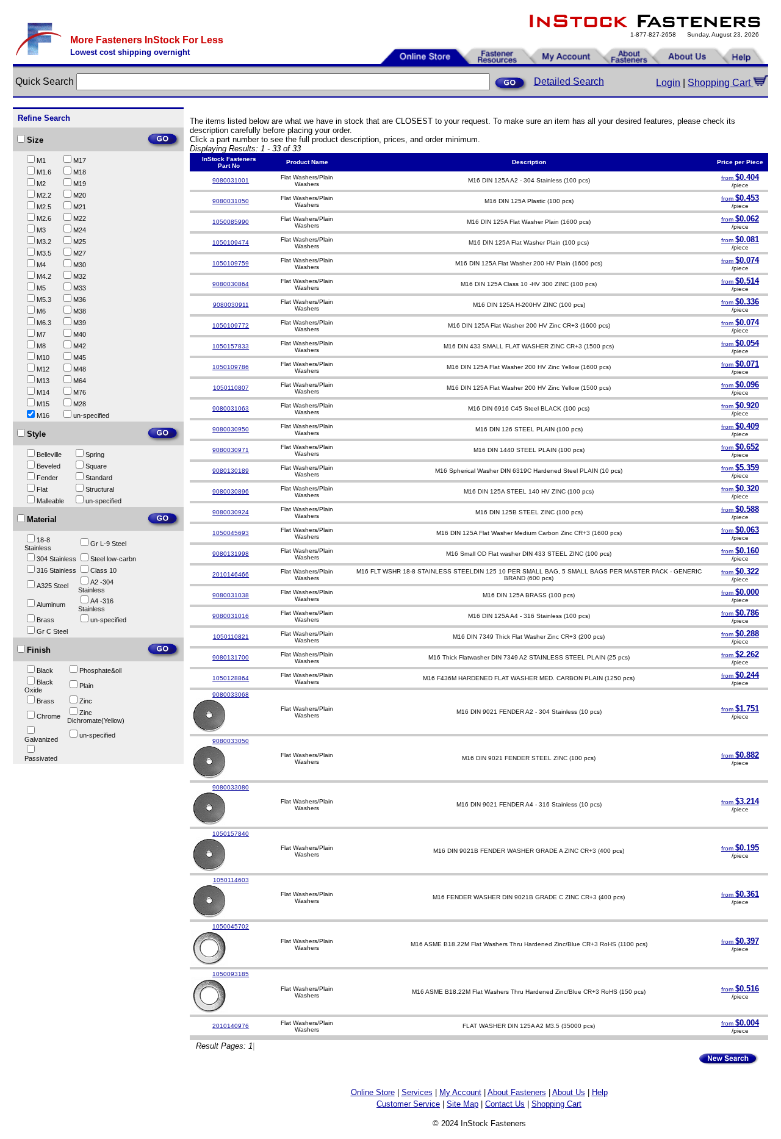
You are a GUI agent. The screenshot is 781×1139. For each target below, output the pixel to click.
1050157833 (230, 346)
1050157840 (230, 833)
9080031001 (230, 180)
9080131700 (230, 657)
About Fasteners (517, 1092)
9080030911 (231, 304)
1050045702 (230, 926)
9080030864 (230, 284)
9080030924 (230, 512)
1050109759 (230, 263)
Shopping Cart (720, 82)
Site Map (462, 1103)
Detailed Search (569, 81)
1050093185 (230, 974)
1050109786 (230, 367)
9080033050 (230, 741)
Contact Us (505, 1103)
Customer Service (408, 1103)
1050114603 (231, 880)
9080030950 (230, 429)
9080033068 (230, 694)
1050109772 (230, 325)
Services (417, 1092)
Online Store (373, 1092)
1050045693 (230, 533)
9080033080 (230, 787)
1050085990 (230, 221)
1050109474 (230, 242)
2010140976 (230, 1025)
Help (600, 1092)
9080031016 (230, 616)
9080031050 (230, 201)
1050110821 (231, 636)
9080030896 (230, 491)
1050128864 (230, 678)
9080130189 (230, 470)
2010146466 (230, 574)
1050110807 (231, 387)
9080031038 (230, 595)
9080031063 (230, 408)
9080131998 (230, 553)
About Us (568, 1092)
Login (668, 82)
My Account (460, 1092)
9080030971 (230, 450)
